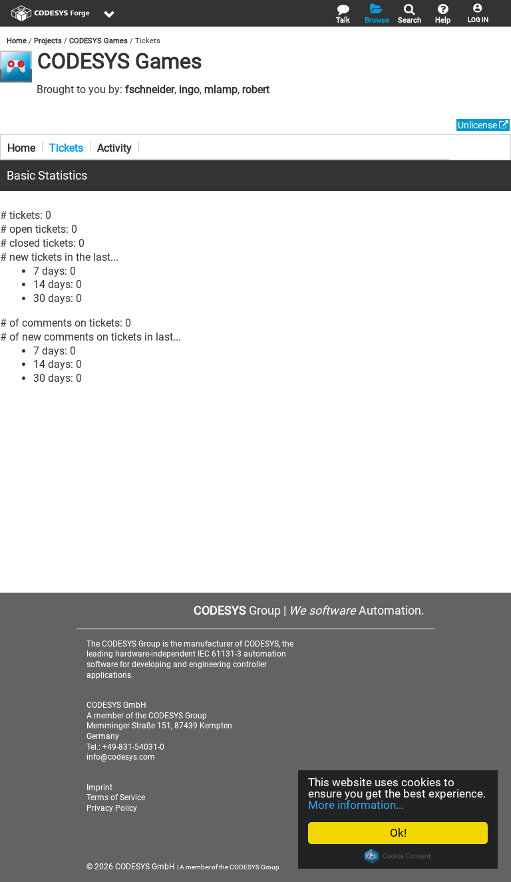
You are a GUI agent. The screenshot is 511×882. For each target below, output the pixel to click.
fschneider (149, 89)
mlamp (221, 89)
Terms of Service (115, 797)
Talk (343, 20)
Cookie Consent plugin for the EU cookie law (398, 856)
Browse (377, 20)
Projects (48, 41)
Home (17, 41)
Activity (114, 147)
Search (409, 20)
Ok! (398, 832)
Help (442, 20)
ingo (189, 89)
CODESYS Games (98, 41)
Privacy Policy (111, 808)
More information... (356, 804)
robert (255, 89)
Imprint (99, 787)
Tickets (66, 147)
